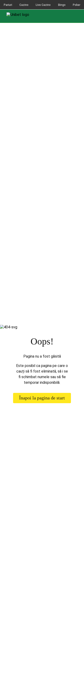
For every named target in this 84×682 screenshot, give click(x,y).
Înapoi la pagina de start (42, 397)
